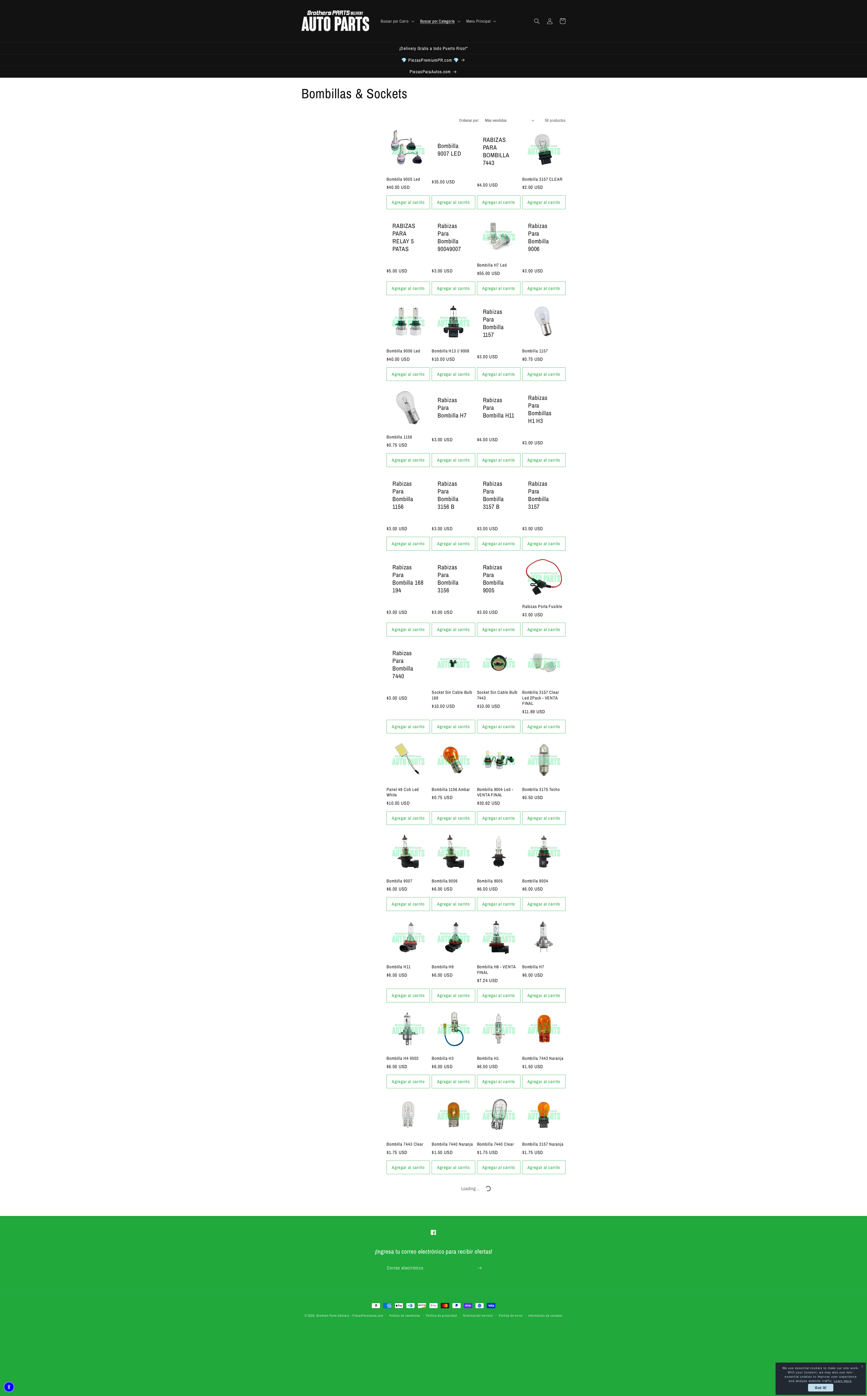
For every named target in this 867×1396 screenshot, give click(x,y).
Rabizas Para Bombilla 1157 (493, 323)
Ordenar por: (469, 120)
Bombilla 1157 (535, 351)
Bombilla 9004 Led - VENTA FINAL (495, 792)
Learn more (843, 1381)
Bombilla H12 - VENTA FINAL (497, 1324)
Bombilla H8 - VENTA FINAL (496, 969)
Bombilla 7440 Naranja (452, 1144)
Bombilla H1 (488, 1058)
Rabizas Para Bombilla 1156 (402, 495)
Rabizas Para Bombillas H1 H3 (540, 409)
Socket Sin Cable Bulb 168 (452, 695)
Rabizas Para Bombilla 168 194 (408, 578)
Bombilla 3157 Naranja (543, 1144)
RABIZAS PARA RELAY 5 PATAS (403, 237)
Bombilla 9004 (535, 881)
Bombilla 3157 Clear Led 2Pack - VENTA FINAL (540, 698)
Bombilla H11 (399, 967)
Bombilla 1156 (399, 437)
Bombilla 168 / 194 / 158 (495, 1233)
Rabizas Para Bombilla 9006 (538, 237)
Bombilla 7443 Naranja (543, 1058)
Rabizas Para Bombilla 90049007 (449, 237)
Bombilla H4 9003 (403, 1058)
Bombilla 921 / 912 (448, 1230)
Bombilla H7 (533, 967)
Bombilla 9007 (400, 881)
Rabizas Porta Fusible (542, 606)
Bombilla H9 (443, 967)
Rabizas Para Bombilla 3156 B (448, 495)
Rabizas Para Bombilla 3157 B (493, 495)
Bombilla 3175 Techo (541, 789)
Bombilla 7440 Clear (495, 1144)
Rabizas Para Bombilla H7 (452, 407)
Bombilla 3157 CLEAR (542, 179)
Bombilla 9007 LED (449, 149)
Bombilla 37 (533, 1322)
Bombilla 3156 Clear (405, 1230)
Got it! (821, 1387)
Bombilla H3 (443, 1058)
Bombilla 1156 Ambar (451, 789)
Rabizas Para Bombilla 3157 (538, 495)
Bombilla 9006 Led (403, 351)
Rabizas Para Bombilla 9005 (493, 578)
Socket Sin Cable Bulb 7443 (497, 695)
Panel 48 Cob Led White (403, 792)
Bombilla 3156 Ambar (541, 1230)
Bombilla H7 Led (492, 265)
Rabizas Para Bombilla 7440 (402, 664)
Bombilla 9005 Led (403, 179)
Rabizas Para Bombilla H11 (499, 407)
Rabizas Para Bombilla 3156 (448, 578)
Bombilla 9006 (445, 881)
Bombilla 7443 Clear (405, 1144)
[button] (397, 21)
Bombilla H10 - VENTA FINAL (407, 1324)
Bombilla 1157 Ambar (451, 1322)
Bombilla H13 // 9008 (450, 351)
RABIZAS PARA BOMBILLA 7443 (496, 151)
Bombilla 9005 (490, 881)
